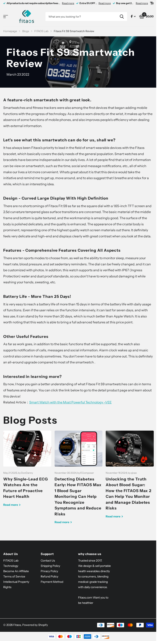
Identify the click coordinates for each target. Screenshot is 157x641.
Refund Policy (49, 576)
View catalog (5, 16)
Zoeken (121, 16)
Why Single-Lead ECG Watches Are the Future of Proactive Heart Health (27, 472)
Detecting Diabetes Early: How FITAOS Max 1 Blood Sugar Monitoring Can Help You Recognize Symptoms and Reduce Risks (79, 480)
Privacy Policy (49, 571)
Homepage (10, 31)
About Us (10, 554)
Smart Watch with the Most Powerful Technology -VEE (70, 402)
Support (47, 554)
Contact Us (48, 560)
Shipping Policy (50, 566)
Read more (68, 3)
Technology (10, 566)
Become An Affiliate (16, 571)
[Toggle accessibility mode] (152, 3)
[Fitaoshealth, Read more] (133, 16)
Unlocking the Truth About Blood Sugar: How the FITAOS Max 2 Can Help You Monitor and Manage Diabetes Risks (130, 478)
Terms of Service (14, 576)
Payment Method (52, 582)
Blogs (25, 31)
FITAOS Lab (41, 31)
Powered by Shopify (35, 624)
